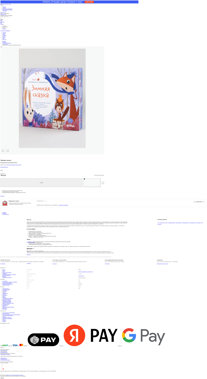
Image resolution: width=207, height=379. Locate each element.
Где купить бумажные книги (8, 315)
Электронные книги (6, 289)
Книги (4, 269)
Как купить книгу (6, 313)
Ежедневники (5, 305)
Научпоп (4, 294)
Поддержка (5, 10)
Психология (5, 295)
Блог (3, 38)
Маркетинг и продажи (7, 300)
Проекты (4, 276)
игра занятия (198, 222)
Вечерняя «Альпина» (6, 275)
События (4, 32)
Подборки (4, 35)
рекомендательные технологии (17, 375)
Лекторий (4, 28)
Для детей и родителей (7, 299)
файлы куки (8, 375)
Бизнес (4, 296)
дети (158, 222)
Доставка (4, 6)
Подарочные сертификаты (7, 8)
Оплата (4, 319)
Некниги (4, 306)
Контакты (4, 39)
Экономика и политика (7, 301)
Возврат (4, 7)
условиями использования (63, 205)
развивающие (192, 222)
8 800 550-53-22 (3, 12)
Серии (4, 34)
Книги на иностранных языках (8, 307)
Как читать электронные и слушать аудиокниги (11, 314)
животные (159, 224)
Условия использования (7, 272)
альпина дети (162, 222)
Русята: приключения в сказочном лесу (85, 271)
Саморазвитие (5, 293)
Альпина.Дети (81, 275)
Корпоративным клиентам (7, 9)
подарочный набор (171, 222)
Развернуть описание (31, 242)
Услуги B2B (5, 281)
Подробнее (2, 263)
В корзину (41, 182)
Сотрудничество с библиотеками (9, 312)
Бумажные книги (6, 288)
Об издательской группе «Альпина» (9, 274)
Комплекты (5, 308)
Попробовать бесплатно (162, 263)
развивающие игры (186, 222)
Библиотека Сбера (6, 304)
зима (202, 222)
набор (166, 222)
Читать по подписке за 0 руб (5, 4)
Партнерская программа (7, 277)
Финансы (4, 297)
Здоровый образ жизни (7, 302)
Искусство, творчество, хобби (8, 303)
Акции (4, 36)
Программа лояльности (7, 317)
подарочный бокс (178, 222)
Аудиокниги (5, 290)
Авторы (4, 37)
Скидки (4, 33)
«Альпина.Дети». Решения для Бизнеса (10, 282)
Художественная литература (8, 298)
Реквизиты (5, 273)
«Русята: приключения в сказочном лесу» (14, 164)
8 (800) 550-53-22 (3, 358)
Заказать (55, 263)
